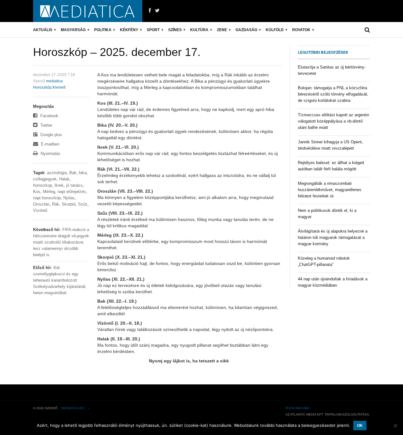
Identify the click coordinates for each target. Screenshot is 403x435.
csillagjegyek (45, 179)
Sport (153, 30)
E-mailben (49, 144)
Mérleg (49, 191)
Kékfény (129, 30)
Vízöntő (40, 210)
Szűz (83, 204)
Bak (73, 172)
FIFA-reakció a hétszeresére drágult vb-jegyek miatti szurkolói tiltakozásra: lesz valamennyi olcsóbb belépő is (61, 242)
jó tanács (74, 185)
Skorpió (69, 204)
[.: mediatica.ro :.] (87, 11)
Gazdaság (246, 30)
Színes (175, 30)
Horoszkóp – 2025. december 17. (117, 52)
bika (83, 172)
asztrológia (57, 172)
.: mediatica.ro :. (73, 408)
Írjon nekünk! (298, 408)
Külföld (275, 30)
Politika (102, 30)
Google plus (50, 134)
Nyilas (69, 197)
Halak (64, 179)
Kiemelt (59, 87)
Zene (222, 30)
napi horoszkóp (47, 197)
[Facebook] (150, 10)
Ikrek (59, 185)
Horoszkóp (42, 87)
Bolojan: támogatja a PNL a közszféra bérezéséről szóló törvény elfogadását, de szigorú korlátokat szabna (333, 94)
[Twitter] (157, 10)
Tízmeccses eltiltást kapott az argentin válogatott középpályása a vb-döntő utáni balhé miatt (333, 121)
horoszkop (42, 185)
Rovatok (301, 30)
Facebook (48, 115)
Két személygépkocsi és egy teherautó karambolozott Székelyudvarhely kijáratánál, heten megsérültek (60, 280)
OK (360, 425)
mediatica (54, 81)
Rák (55, 204)
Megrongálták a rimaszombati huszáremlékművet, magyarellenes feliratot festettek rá (329, 189)
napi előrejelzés (72, 191)
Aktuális (42, 30)
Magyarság (73, 30)
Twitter (45, 125)
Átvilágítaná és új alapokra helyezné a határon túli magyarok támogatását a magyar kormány (332, 237)
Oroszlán (41, 204)
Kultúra (199, 30)
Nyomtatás (49, 153)
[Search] (367, 30)
